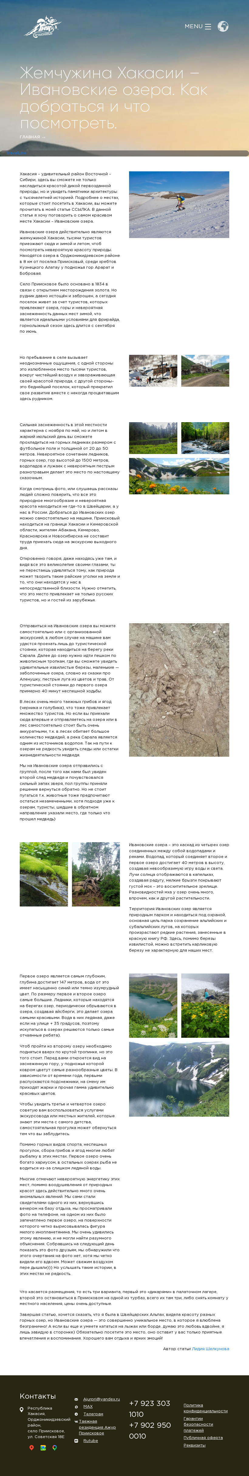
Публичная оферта (203, 1438)
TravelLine (16, 153)
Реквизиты (195, 1445)
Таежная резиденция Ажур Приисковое (97, 1427)
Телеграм (93, 1414)
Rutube (91, 1441)
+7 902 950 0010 (150, 1431)
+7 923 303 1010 (149, 1409)
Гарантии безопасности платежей (198, 1424)
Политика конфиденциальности (206, 1408)
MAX (88, 1406)
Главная (33, 137)
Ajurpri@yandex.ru (101, 1399)
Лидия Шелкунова (210, 1349)
